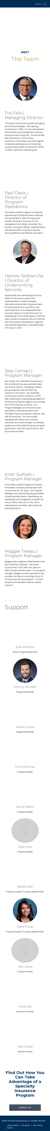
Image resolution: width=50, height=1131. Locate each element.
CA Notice (26, 1125)
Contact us (25, 1107)
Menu (38, 4)
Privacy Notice (13, 1125)
